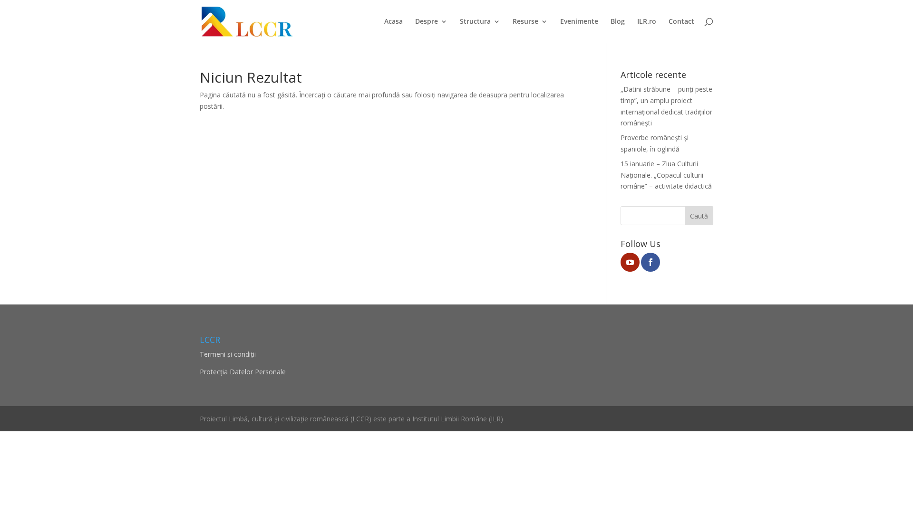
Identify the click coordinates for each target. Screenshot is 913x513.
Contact (681, 22)
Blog (618, 22)
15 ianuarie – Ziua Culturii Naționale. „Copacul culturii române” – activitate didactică (666, 175)
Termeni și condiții (228, 354)
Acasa (393, 22)
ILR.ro (646, 22)
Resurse (525, 22)
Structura (475, 22)
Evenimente (579, 22)
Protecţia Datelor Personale (243, 371)
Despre (426, 22)
